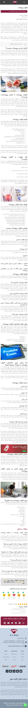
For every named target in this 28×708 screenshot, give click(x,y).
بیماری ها (16, 11)
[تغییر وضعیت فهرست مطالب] (24, 44)
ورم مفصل (23, 611)
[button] (24, 2)
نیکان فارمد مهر (23, 11)
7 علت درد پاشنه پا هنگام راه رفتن (18, 613)
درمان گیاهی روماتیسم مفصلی (19, 608)
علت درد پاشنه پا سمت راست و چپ (18, 610)
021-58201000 (20, 638)
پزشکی (20, 11)
